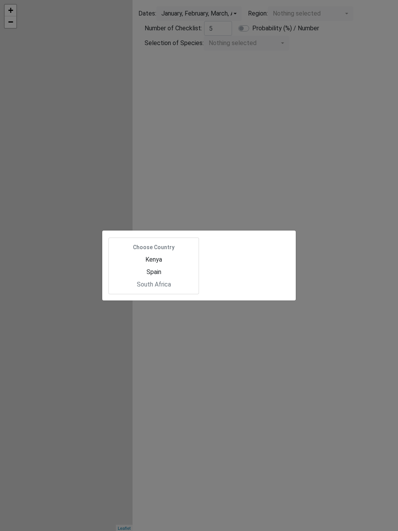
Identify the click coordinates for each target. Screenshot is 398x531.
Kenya (153, 259)
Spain (154, 272)
